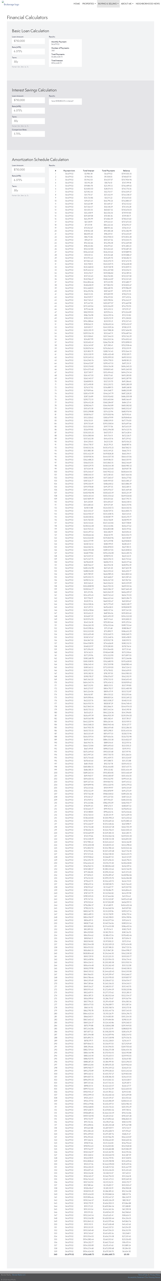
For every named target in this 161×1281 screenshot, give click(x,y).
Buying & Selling (108, 5)
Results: (52, 36)
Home (77, 3)
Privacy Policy (155, 1275)
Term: (14, 57)
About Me (127, 5)
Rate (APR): (16, 47)
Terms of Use (143, 1275)
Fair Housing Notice (153, 1277)
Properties (89, 5)
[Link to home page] (12, 4)
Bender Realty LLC (19, 1275)
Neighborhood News (148, 3)
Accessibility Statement (136, 1277)
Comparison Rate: (19, 129)
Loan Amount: (18, 36)
